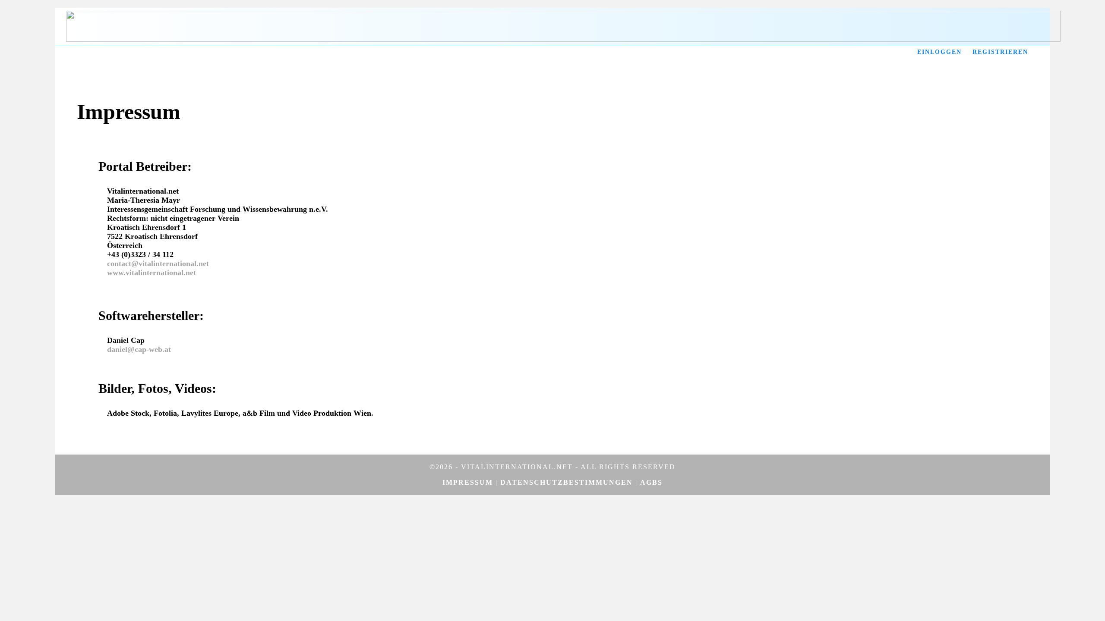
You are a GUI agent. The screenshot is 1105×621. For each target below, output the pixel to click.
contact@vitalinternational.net (158, 263)
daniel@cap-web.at (139, 349)
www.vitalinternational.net (151, 272)
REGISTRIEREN (1000, 52)
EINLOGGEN (939, 52)
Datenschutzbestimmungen (566, 482)
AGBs (651, 482)
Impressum (467, 482)
